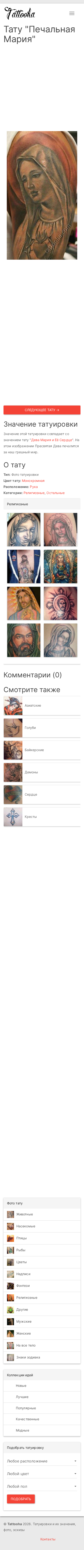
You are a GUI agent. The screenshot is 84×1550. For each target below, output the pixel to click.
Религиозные (34, 493)
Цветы (21, 1262)
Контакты (48, 1539)
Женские (23, 1333)
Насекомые (25, 1226)
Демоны (31, 772)
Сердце (31, 794)
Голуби (30, 728)
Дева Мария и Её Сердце (51, 440)
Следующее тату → (42, 410)
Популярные (25, 1408)
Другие (22, 1309)
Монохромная (33, 481)
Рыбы (20, 1250)
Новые (21, 1386)
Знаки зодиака (28, 1357)
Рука (34, 487)
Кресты (31, 817)
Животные (24, 1214)
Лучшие (21, 1397)
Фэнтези (23, 1286)
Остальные (55, 493)
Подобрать (21, 1499)
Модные (22, 1430)
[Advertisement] (42, 89)
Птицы (21, 1238)
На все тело (25, 1345)
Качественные (27, 1419)
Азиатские (33, 705)
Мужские (24, 1321)
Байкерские (34, 750)
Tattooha (20, 13)
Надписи (23, 1274)
